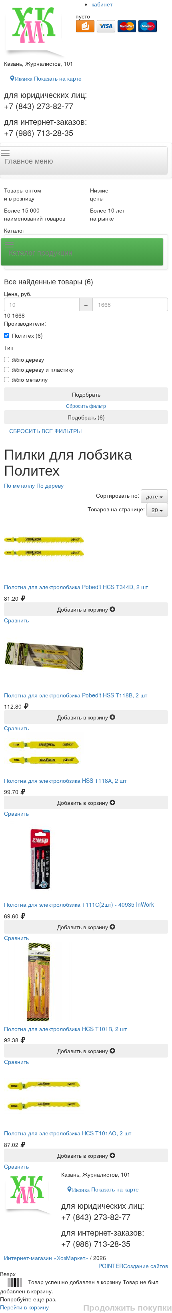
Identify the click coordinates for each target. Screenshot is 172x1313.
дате (153, 496)
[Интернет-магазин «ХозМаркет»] (36, 29)
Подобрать (86, 394)
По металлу (19, 485)
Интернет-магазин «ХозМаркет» (46, 1258)
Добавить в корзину (83, 609)
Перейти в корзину (24, 1307)
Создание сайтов (133, 1266)
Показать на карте (48, 78)
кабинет (102, 4)
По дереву (50, 485)
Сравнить (16, 620)
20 (156, 510)
